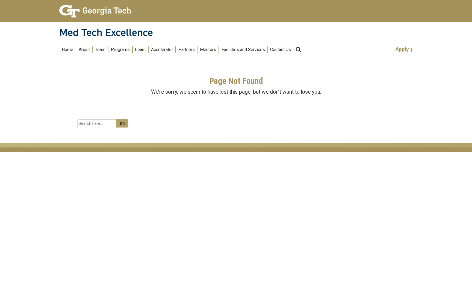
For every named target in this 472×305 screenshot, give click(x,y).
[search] (298, 49)
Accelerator (162, 49)
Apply (403, 49)
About (84, 49)
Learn (140, 49)
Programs (120, 49)
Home (67, 49)
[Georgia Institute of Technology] (96, 9)
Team (100, 49)
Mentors (208, 49)
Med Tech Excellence (106, 32)
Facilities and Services (243, 49)
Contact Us (280, 49)
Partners (186, 49)
